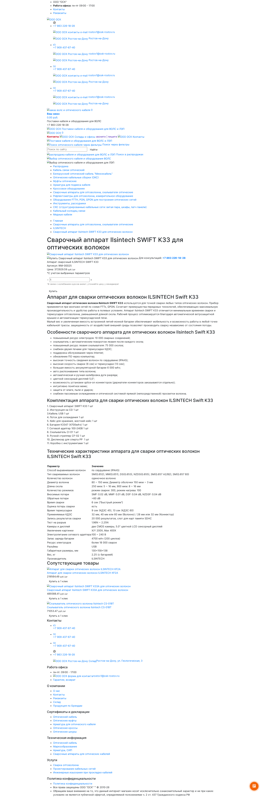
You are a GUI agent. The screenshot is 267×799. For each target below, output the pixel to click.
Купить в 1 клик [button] (58, 581)
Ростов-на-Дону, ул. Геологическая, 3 (119, 660)
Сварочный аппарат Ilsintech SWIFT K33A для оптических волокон (87, 589)
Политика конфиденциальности (72, 783)
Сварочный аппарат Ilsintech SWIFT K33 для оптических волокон (93, 231)
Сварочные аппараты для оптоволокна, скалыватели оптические (93, 192)
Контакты (59, 9)
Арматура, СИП (62, 750)
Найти (93, 149)
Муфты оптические (64, 181)
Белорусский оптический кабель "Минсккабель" (82, 173)
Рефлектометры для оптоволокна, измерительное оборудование (93, 195)
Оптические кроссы (65, 727)
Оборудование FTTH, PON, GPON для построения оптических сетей (94, 199)
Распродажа (60, 166)
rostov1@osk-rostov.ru (101, 32)
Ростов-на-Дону (98, 38)
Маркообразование (65, 746)
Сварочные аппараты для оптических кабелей (81, 753)
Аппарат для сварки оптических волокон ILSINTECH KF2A (82, 572)
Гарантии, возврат (64, 679)
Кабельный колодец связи (69, 210)
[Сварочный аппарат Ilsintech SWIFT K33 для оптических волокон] (88, 254)
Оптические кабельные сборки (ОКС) (76, 177)
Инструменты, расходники (69, 203)
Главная (58, 220)
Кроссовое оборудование (69, 188)
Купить (53, 291)
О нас (56, 690)
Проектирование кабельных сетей (74, 768)
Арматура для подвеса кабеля (71, 184)
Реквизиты (59, 13)
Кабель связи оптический (69, 170)
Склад (57, 702)
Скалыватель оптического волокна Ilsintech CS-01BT (79, 607)
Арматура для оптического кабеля (74, 724)
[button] (102, 136)
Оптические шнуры (65, 731)
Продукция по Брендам (67, 705)
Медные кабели (62, 214)
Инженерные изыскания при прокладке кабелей (82, 772)
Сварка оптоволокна (66, 765)
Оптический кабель (65, 716)
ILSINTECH (59, 228)
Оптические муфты (64, 720)
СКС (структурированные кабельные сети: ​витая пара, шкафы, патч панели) (100, 207)
